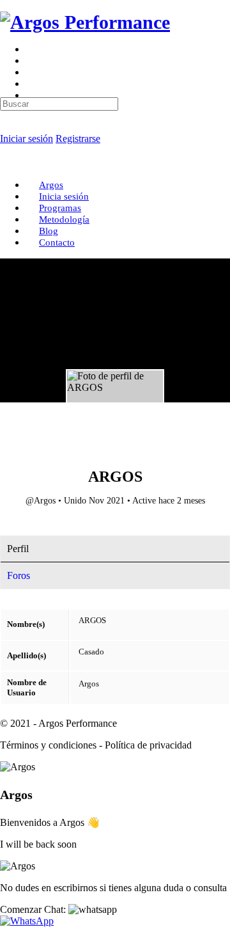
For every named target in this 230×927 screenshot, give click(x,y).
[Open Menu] (7, 54)
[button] (58, 909)
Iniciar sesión (26, 138)
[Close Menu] (7, 162)
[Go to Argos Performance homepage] (85, 22)
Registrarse (78, 138)
